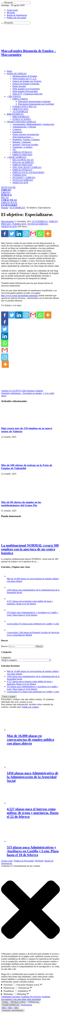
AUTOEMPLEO (20, 111)
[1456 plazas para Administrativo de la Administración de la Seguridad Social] (9, 587)
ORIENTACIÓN (20, 109)
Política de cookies (30, 707)
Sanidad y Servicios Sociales (25, 144)
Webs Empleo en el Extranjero (26, 89)
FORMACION (19, 175)
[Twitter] (11, 233)
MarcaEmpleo (7, 221)
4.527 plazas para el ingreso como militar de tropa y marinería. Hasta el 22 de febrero (30, 602)
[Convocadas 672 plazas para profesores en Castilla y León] (9, 621)
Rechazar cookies (18, 1002)
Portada (4, 207)
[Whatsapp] (40, 233)
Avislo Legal (7, 861)
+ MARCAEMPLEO (16, 157)
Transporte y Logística (22, 147)
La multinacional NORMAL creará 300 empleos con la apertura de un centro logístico (30, 549)
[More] (48, 233)
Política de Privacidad (24, 861)
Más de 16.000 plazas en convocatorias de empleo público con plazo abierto (30, 739)
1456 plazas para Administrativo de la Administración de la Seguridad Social (32, 776)
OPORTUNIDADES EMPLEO (21, 122)
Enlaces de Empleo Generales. (26, 84)
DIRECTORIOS (20, 99)
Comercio (16, 129)
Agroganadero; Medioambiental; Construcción (33, 124)
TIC (14, 149)
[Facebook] (4, 233)
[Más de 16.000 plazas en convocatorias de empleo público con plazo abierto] (9, 576)
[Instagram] (26, 233)
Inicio (9, 71)
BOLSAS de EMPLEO (23, 162)
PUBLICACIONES (21, 119)
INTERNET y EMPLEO (23, 177)
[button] (30, 910)
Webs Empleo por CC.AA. (24, 78)
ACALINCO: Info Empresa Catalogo (22, 390)
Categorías (6, 657)
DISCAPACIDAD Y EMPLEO (26, 167)
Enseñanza (17, 132)
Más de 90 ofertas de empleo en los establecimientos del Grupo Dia (21, 504)
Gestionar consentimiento (12, 1010)
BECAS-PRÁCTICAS (22, 160)
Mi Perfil (11, 12)
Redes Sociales (19, 86)
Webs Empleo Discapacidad (25, 91)
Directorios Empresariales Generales (34, 101)
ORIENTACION (20, 182)
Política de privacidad (16, 17)
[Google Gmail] (33, 233)
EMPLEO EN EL (9, 203)
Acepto (5, 1002)
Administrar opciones (10, 996)
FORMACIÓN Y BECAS (24, 106)
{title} (4, 1007)
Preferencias (34, 1002)
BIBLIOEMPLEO (15, 114)
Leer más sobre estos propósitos (27, 999)
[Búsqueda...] (2, 3)
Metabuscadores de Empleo (24, 76)
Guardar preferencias (10, 1005)
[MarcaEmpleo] (15, 66)
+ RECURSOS (14, 96)
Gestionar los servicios (31, 996)
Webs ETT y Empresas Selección (27, 94)
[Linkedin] (18, 233)
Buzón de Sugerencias (17, 15)
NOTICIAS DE (8, 188)
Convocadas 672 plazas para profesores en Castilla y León (33, 624)
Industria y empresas (21, 142)
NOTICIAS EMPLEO (22, 180)
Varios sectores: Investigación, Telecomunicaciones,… (25, 135)
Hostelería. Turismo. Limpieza (26, 139)
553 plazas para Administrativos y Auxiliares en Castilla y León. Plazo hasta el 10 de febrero (32, 613)
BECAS (9, 198)
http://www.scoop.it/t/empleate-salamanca (19, 295)
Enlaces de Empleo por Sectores (26, 81)
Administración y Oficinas (24, 127)
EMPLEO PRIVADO (22, 154)
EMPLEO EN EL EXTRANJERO (28, 172)
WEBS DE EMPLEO (17, 73)
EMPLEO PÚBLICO (22, 152)
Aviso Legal (12, 10)
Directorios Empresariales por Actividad (36, 104)
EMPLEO (6, 193)
